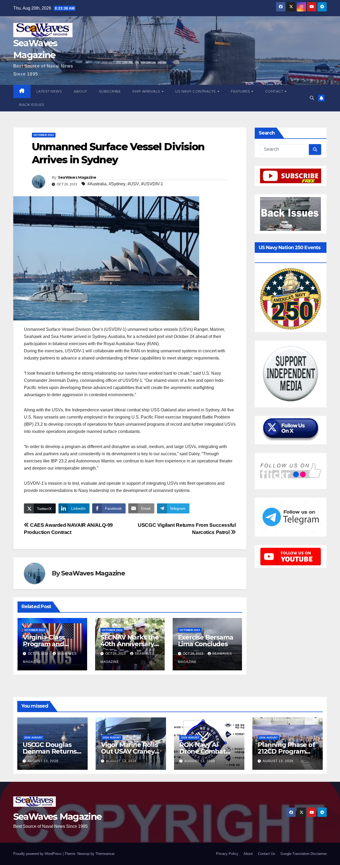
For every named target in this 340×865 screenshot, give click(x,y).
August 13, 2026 (43, 761)
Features (241, 91)
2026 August (33, 737)
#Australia (97, 184)
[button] (312, 98)
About (80, 91)
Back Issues (31, 104)
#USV (133, 184)
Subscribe (110, 91)
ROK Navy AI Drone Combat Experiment (202, 751)
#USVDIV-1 (152, 184)
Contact (274, 91)
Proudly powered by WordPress (38, 854)
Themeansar (104, 854)
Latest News (49, 91)
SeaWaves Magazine (77, 177)
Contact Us (266, 854)
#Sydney (117, 184)
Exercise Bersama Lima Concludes (205, 640)
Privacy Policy (227, 854)
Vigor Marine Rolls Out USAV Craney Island (129, 751)
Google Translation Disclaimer (303, 854)
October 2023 (43, 134)
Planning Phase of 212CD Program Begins (286, 751)
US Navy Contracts (196, 91)
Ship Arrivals (146, 91)
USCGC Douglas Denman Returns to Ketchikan (49, 751)
